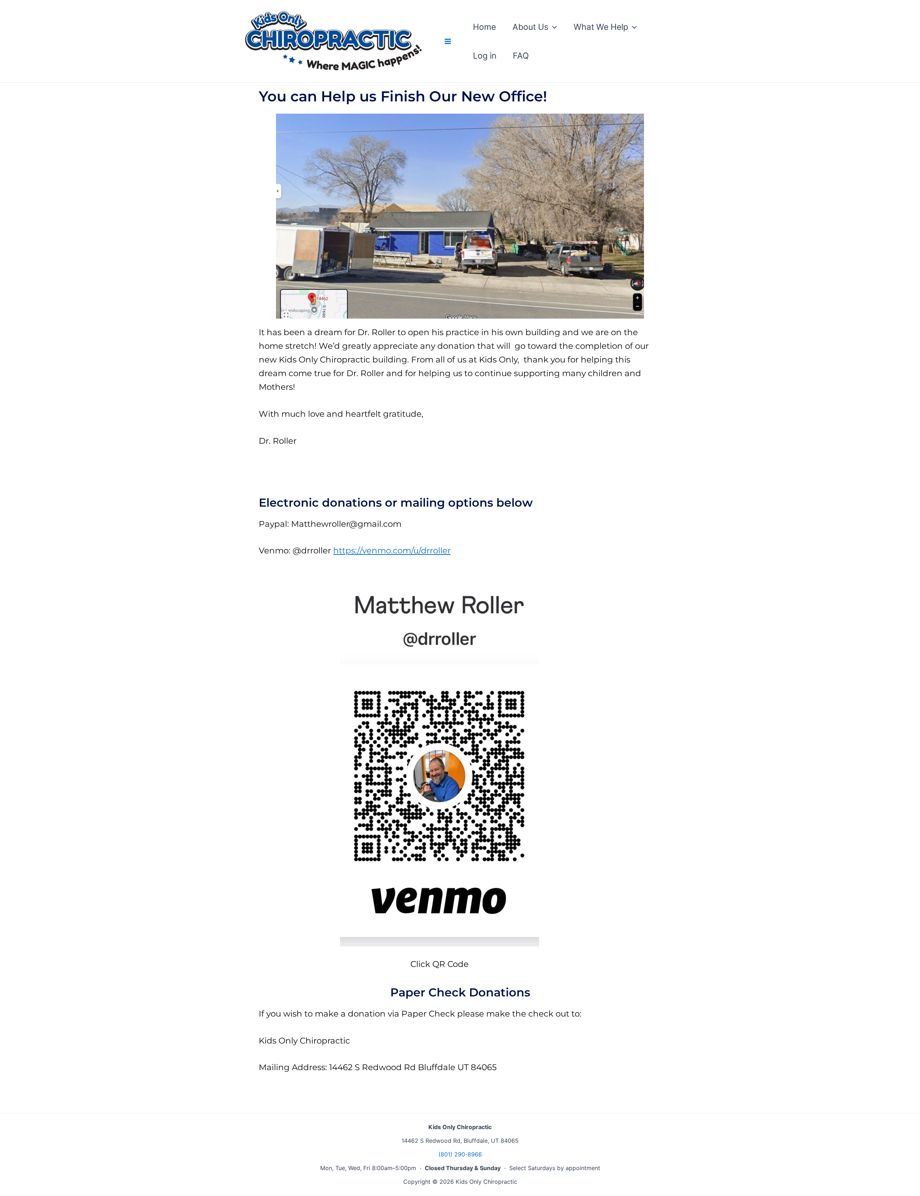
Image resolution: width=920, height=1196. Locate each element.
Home (484, 27)
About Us (530, 27)
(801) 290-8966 (460, 1154)
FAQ (521, 56)
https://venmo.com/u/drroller (392, 550)
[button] (552, 27)
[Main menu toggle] (447, 41)
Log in (484, 56)
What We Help (601, 27)
